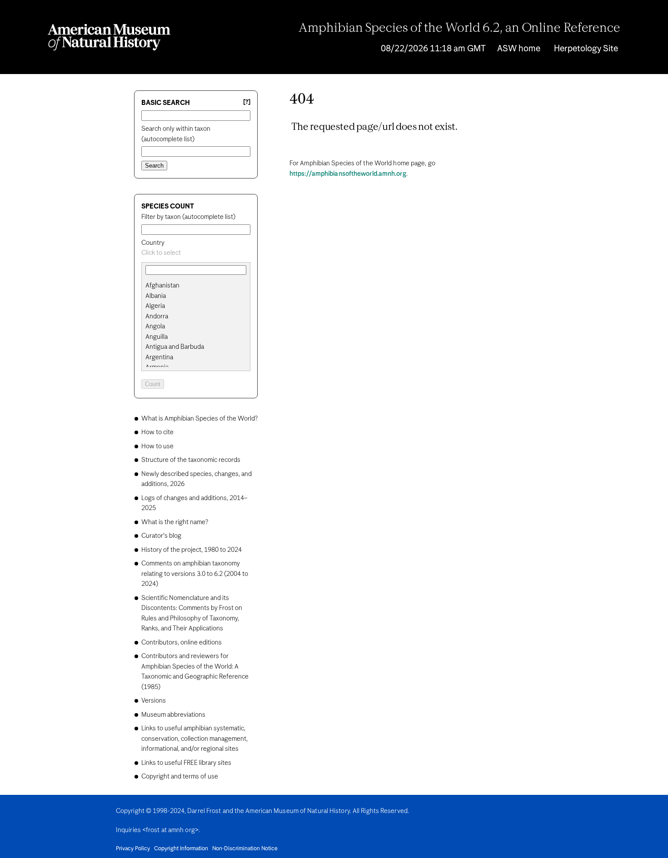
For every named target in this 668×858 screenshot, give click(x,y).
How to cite (157, 432)
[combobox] (195, 253)
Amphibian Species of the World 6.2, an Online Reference (459, 29)
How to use (157, 446)
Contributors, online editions (181, 643)
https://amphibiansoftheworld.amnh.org (347, 174)
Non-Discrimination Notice (245, 849)
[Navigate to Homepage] (109, 37)
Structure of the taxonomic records (190, 460)
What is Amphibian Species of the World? (199, 419)
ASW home (518, 49)
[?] (246, 102)
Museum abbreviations (173, 715)
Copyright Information (181, 849)
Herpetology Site (586, 49)
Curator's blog (161, 536)
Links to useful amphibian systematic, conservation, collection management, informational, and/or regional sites (194, 738)
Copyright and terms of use (179, 777)
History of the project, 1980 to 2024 (191, 550)
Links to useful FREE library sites (186, 763)
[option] (199, 286)
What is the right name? (174, 522)
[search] (196, 296)
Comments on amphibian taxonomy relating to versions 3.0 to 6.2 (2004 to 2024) (194, 573)
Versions (153, 701)
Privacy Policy (133, 849)
